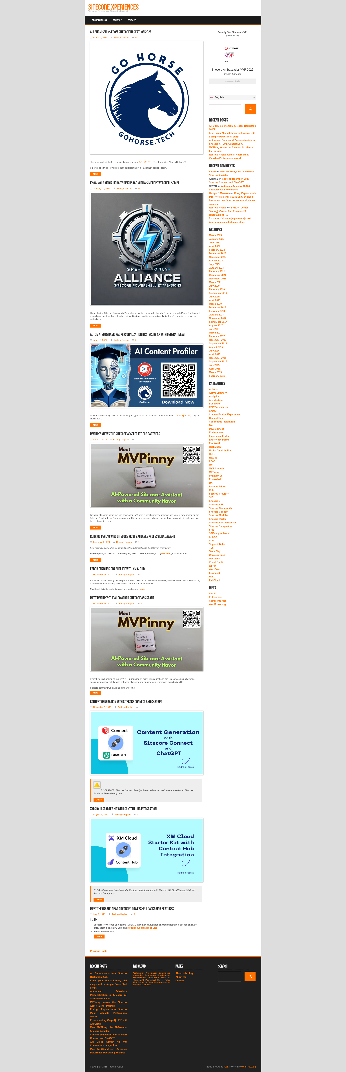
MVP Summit (216, 468)
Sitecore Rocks (217, 519)
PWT (225, 1067)
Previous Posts (98, 951)
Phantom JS (216, 475)
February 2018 (217, 311)
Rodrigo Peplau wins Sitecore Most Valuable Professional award (132, 536)
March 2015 (215, 372)
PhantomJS (138, 980)
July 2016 (214, 350)
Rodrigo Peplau (218, 207)
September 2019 (218, 293)
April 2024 (214, 246)
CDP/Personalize (218, 407)
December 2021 (217, 275)
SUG (211, 540)
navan (212, 171)
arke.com (165, 553)
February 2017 (217, 336)
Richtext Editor (217, 486)
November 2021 (217, 278)
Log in (212, 593)
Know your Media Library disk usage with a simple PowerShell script (134, 183)
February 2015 (217, 376)
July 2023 (214, 264)
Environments (217, 432)
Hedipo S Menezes (219, 193)
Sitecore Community (220, 508)
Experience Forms (219, 439)
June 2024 (214, 242)
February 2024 (217, 249)
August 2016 (216, 347)
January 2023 (216, 267)
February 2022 (217, 271)
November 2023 (217, 257)
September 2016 (218, 343)
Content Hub (216, 418)
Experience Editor (219, 436)
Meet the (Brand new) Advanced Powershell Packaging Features (132, 908)
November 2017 (217, 318)
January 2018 (216, 314)
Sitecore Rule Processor (222, 522)
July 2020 (214, 285)
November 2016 (217, 340)
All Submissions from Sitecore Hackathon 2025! (121, 32)
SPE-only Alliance (219, 533)
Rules (212, 490)
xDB (211, 576)
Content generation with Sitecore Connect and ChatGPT (126, 701)
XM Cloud (214, 580)
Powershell (215, 479)
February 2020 (217, 289)
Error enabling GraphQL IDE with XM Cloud (117, 569)
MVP (211, 465)
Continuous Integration (222, 421)
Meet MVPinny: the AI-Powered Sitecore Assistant (122, 598)
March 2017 (215, 332)
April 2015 (214, 368)
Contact (132, 20)
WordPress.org (217, 604)
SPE (211, 529)
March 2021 (215, 282)
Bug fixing (215, 403)
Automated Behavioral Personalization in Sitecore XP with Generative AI (137, 334)
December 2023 (217, 253)
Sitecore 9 (214, 501)
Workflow (214, 569)
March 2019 (215, 304)
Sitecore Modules (219, 515)
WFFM (212, 565)
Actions (213, 389)
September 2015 (218, 361)
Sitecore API (216, 504)
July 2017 (214, 329)
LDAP (212, 461)
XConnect (214, 573)
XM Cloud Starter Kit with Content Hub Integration (123, 809)
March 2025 (215, 235)
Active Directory (218, 393)
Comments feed (218, 600)
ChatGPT (214, 411)
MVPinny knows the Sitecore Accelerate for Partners (125, 434)
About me (117, 20)
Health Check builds (220, 450)
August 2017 (216, 325)
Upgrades (214, 558)
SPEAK (213, 537)
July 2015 (214, 365)
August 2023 (216, 260)
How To (213, 457)
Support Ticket (217, 544)
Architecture (216, 400)
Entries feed (215, 597)
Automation (151, 973)
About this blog (99, 20)
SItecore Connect (218, 511)
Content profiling (183, 415)
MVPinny (214, 472)
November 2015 (217, 358)
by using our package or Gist (142, 928)
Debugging (150, 975)
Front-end (214, 443)
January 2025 (216, 239)
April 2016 (214, 354)
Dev (211, 425)
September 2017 (218, 322)
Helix (212, 454)
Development (216, 429)
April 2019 (214, 300)
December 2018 (217, 307)
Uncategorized (217, 555)
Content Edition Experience (224, 414)
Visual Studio (216, 562)
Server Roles (163, 980)
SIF (211, 497)
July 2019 (214, 296)
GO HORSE (144, 162)
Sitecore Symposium (220, 526)
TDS (211, 547)
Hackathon (215, 447)
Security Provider (219, 493)
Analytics (214, 396)
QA (210, 483)
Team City (214, 551)
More (95, 174)
